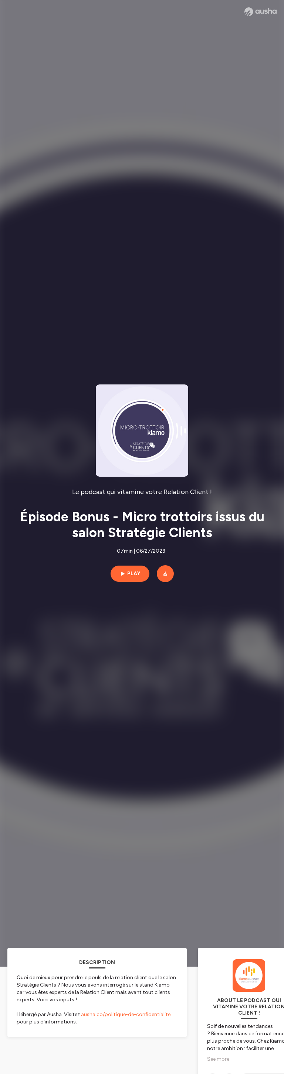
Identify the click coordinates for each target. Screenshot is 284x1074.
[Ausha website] (260, 11)
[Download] (165, 573)
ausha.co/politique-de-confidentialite (125, 1014)
